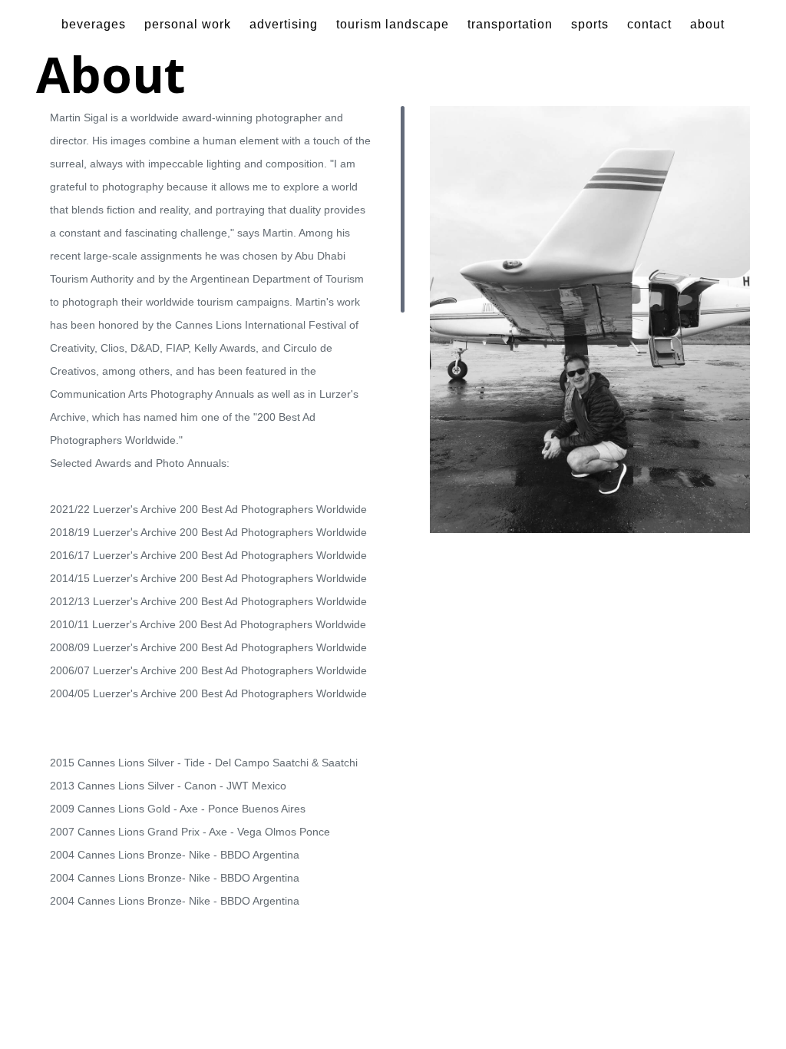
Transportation (510, 24)
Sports (590, 24)
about (707, 24)
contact (649, 24)
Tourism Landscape (392, 24)
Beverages (93, 24)
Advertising (283, 24)
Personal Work (187, 24)
